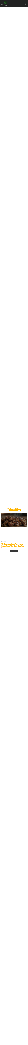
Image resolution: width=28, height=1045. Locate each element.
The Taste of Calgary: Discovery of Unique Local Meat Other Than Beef (12, 545)
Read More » (4, 548)
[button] (25, 4)
